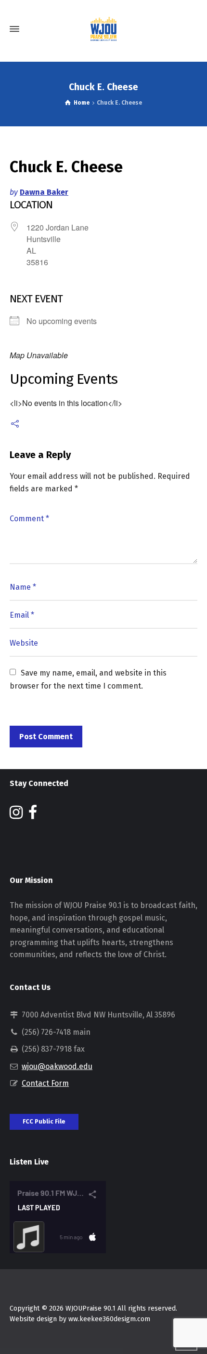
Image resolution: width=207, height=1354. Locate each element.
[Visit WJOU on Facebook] (32, 815)
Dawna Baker (44, 192)
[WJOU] (103, 29)
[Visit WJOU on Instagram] (16, 815)
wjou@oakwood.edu (57, 1066)
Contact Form (45, 1083)
